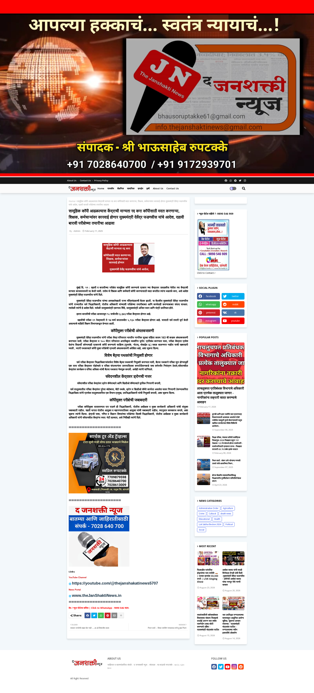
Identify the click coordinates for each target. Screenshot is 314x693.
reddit (235, 304)
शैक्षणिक (120, 188)
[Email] (114, 615)
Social (201, 529)
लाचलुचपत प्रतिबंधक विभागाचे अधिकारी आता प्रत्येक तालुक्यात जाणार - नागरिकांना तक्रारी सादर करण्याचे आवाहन (220, 395)
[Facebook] (87, 615)
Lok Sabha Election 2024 (210, 524)
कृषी (148, 188)
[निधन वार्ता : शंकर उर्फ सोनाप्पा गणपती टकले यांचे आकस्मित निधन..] (203, 464)
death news (225, 513)
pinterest (211, 312)
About (210, 686)
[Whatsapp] (101, 615)
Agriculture (228, 508)
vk (235, 312)
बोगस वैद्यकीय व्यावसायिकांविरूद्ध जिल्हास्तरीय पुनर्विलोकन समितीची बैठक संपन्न (226, 478)
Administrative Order (208, 508)
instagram (211, 320)
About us (158, 188)
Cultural (212, 513)
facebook (211, 296)
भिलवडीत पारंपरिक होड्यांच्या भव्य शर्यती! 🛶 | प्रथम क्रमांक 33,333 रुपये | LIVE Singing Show (207, 575)
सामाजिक (130, 188)
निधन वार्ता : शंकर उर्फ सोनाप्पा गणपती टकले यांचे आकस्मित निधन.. (226, 462)
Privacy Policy (101, 180)
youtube (235, 320)
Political (229, 524)
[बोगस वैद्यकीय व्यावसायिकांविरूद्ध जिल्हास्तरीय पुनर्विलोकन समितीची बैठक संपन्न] (203, 479)
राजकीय (110, 188)
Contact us (85, 180)
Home (100, 188)
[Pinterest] (108, 615)
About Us (72, 180)
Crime (201, 513)
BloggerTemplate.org (132, 686)
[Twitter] (94, 615)
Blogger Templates (93, 686)
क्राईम (140, 188)
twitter (235, 296)
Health (217, 519)
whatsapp (211, 304)
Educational (204, 519)
